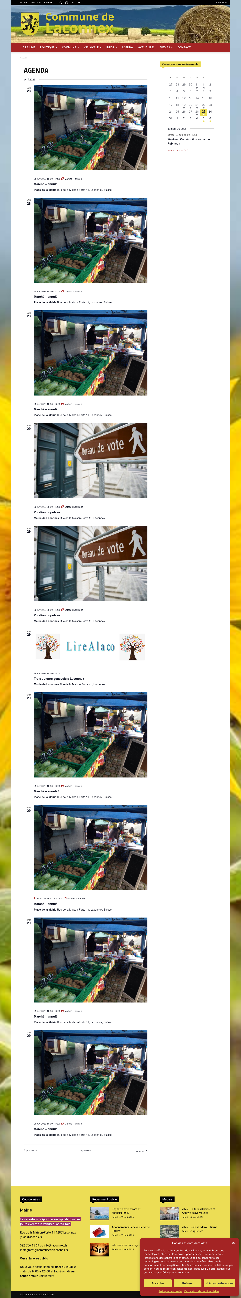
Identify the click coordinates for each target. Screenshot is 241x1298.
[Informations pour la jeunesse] (99, 1249)
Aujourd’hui (86, 1150)
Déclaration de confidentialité (201, 1291)
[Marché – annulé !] (90, 734)
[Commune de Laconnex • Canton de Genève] (67, 24)
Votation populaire (47, 512)
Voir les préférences (219, 1283)
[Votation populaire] (90, 460)
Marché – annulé (45, 184)
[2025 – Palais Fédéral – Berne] (169, 1231)
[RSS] (73, 2)
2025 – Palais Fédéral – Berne (199, 1227)
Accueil (23, 2)
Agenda (127, 47)
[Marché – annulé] (90, 127)
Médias (165, 47)
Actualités (36, 2)
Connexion (221, 2)
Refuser (187, 1283)
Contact (48, 2)
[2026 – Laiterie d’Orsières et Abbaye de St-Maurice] (169, 1213)
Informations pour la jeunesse (129, 1245)
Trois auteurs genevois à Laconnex (59, 678)
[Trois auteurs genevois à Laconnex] (90, 647)
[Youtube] (79, 2)
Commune (69, 47)
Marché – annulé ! (46, 791)
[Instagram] (66, 2)
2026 (50, 1294)
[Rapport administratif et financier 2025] (99, 1213)
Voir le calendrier (178, 150)
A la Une (29, 47)
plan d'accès (29, 1237)
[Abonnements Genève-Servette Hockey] (99, 1231)
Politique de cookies (170, 1291)
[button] (233, 1243)
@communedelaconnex (49, 1250)
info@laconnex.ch (55, 1245)
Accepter (157, 1283)
